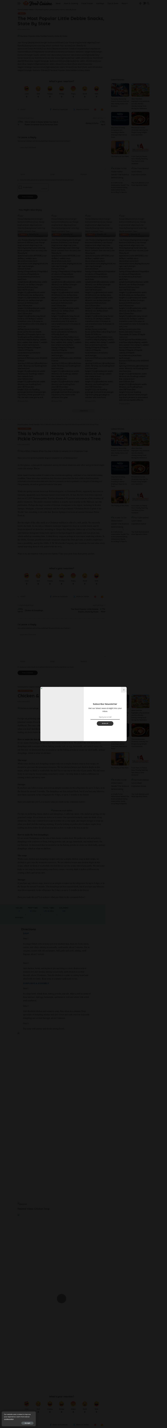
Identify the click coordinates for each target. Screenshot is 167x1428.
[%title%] (124, 690)
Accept (27, 1423)
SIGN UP (105, 723)
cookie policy (9, 1419)
